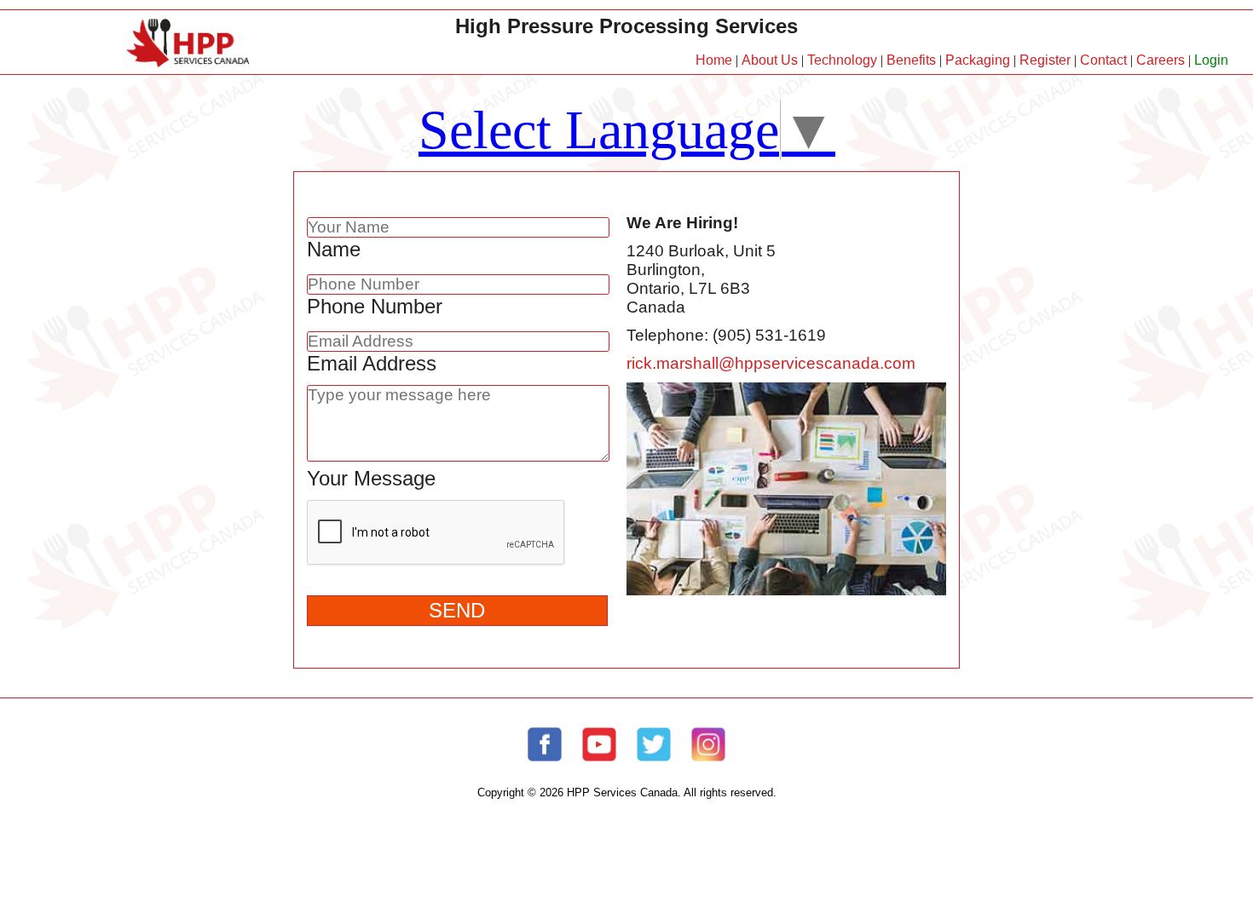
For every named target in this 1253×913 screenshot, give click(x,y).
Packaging (977, 60)
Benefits (911, 60)
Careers (1160, 60)
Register (1045, 60)
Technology (842, 60)
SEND (457, 610)
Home (714, 60)
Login (1211, 60)
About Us (770, 60)
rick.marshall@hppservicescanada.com (770, 363)
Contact (1103, 60)
